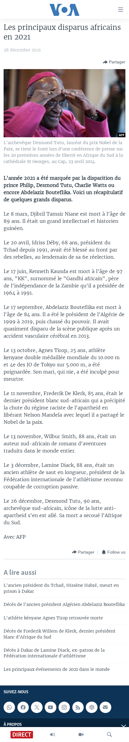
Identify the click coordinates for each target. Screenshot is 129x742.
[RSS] (78, 707)
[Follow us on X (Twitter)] (36, 707)
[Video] (81, 734)
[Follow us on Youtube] (50, 707)
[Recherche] (109, 734)
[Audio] (53, 734)
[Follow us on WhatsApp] (9, 707)
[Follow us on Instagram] (64, 707)
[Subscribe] (105, 707)
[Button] (114, 62)
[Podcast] (91, 707)
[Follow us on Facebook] (23, 707)
